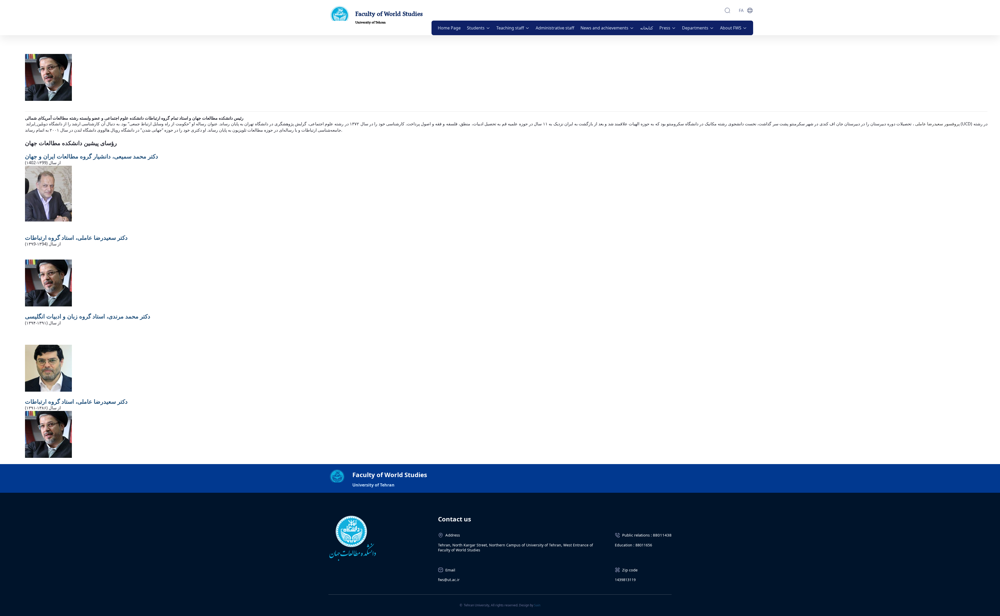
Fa (741, 10)
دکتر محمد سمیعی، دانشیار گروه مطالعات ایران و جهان (91, 156)
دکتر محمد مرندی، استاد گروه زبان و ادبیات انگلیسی (87, 316)
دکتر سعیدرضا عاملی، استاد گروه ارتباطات (76, 237)
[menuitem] (449, 28)
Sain (537, 605)
